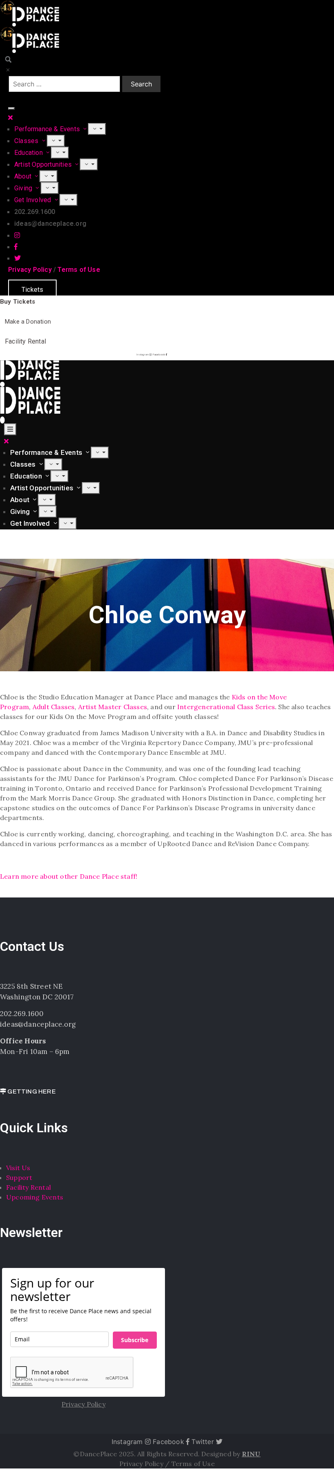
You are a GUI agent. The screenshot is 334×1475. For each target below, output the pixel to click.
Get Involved (33, 200)
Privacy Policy (30, 269)
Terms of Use (78, 269)
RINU (251, 1454)
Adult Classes (54, 707)
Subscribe (134, 1340)
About (23, 176)
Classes (27, 141)
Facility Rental (28, 1187)
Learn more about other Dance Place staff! (68, 876)
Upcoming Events (34, 1197)
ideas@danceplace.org (38, 1024)
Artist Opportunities (43, 164)
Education (29, 153)
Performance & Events (47, 129)
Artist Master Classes (112, 707)
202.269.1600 (22, 1013)
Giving (24, 188)
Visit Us (18, 1168)
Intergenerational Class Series (225, 707)
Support (19, 1177)
